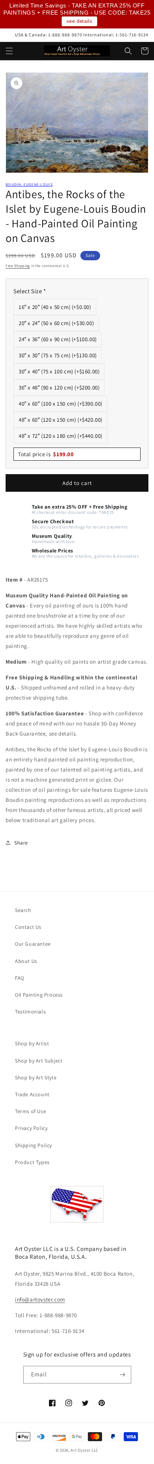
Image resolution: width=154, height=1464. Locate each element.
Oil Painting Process (39, 994)
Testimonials (30, 1011)
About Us (26, 961)
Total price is (46, 454)
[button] (9, 51)
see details (80, 21)
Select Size (29, 291)
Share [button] (21, 842)
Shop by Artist (32, 1043)
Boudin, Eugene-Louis (29, 184)
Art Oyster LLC (84, 1450)
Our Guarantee (33, 943)
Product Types (32, 1162)
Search (23, 910)
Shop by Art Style (35, 1077)
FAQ (19, 978)
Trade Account (32, 1094)
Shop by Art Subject (38, 1060)
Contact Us (28, 927)
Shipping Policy (33, 1145)
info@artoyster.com (40, 1299)
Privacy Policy (31, 1128)
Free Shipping (18, 265)
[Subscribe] (122, 1374)
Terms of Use (30, 1111)
